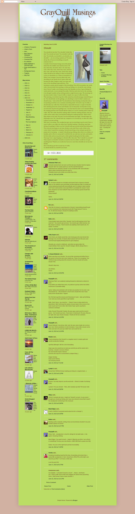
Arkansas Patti (53, 162)
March (28, 130)
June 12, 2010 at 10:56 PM (56, 273)
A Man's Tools (28, 49)
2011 (26, 95)
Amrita (51, 453)
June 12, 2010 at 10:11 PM (56, 248)
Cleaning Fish (28, 59)
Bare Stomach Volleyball (28, 54)
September (29, 107)
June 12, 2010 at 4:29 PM (56, 213)
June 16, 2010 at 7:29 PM (56, 447)
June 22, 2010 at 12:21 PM (56, 479)
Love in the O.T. (29, 249)
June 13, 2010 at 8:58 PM (56, 389)
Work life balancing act (30, 241)
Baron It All (28, 305)
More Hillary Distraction (31, 286)
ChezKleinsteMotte (30, 191)
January (28, 135)
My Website (28, 257)
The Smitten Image (30, 279)
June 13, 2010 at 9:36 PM (56, 403)
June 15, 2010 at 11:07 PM (56, 426)
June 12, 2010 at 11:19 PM (56, 331)
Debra (50, 419)
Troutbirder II (28, 225)
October (28, 105)
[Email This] (52, 153)
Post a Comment (51, 482)
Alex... (26, 51)
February (29, 132)
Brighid (27, 196)
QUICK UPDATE (29, 211)
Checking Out (28, 57)
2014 (26, 88)
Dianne (51, 337)
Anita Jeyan (52, 234)
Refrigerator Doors (29, 71)
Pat (50, 205)
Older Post (90, 486)
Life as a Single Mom (30, 293)
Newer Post (47, 486)
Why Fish (27, 75)
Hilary (50, 395)
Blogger (75, 500)
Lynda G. (51, 368)
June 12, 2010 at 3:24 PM (56, 174)
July (27, 112)
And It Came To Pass (31, 338)
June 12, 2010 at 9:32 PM (56, 229)
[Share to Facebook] (58, 153)
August (28, 110)
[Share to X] (56, 153)
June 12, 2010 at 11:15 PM (56, 317)
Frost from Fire (29, 280)
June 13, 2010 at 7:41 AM (56, 363)
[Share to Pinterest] (60, 153)
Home (69, 486)
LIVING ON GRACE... (31, 330)
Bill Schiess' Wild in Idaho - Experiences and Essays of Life (31, 314)
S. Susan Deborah (54, 254)
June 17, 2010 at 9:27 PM (56, 464)
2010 (26, 98)
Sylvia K (51, 180)
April (27, 127)
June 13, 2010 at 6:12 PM (56, 373)
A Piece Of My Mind (30, 285)
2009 (26, 138)
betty (50, 219)
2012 (26, 93)
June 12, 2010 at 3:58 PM (56, 199)
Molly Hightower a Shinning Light (29, 64)
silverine (27, 239)
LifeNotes (28, 177)
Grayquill (51, 278)
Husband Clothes (30, 291)
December (29, 100)
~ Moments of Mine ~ (31, 383)
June (27, 115)
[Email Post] (48, 152)
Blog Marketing (30, 117)
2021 (26, 83)
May (27, 125)
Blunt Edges (52, 409)
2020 (26, 85)
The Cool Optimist (31, 122)
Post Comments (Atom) (58, 489)
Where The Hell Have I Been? (35, 358)
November (29, 102)
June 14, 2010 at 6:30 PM (56, 414)
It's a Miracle (27, 61)
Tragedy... (27, 73)
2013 (26, 90)
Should (28, 119)
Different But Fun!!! (29, 300)
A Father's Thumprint (30, 47)
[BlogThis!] (54, 153)
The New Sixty (29, 210)
